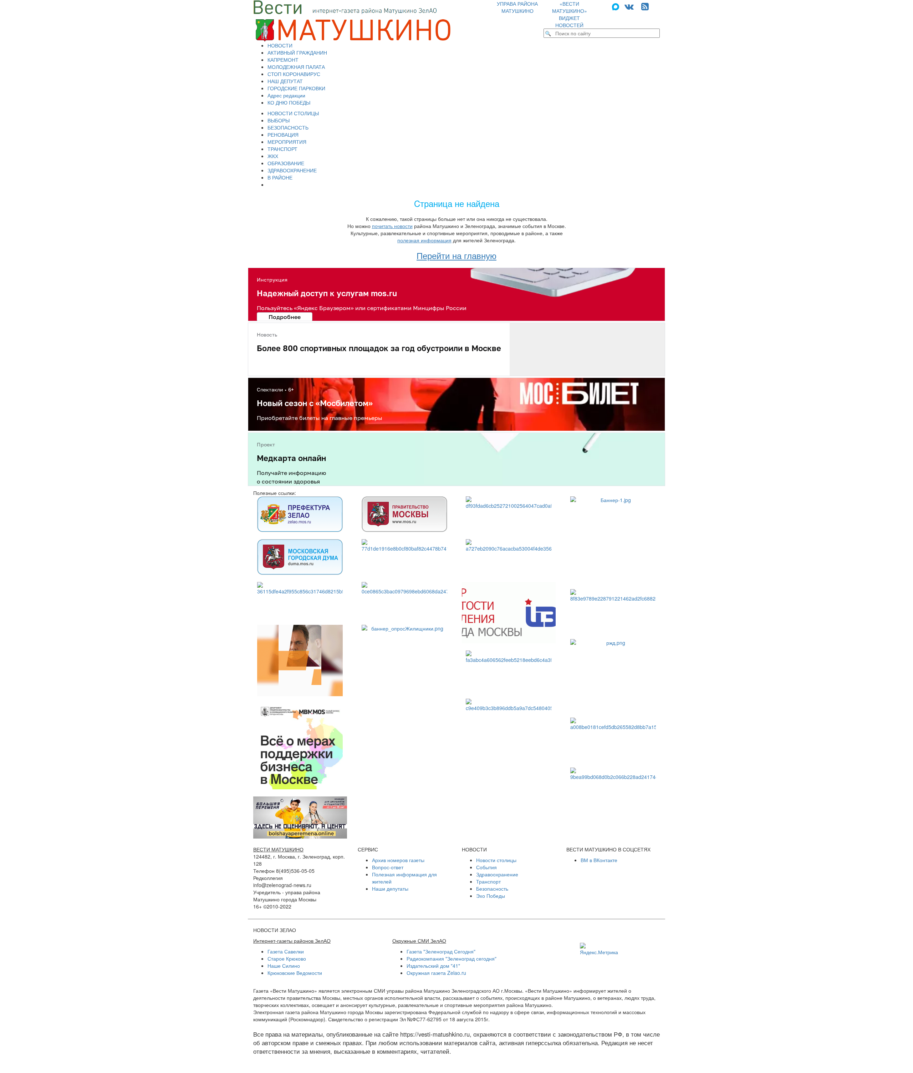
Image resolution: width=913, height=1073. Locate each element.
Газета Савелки (285, 951)
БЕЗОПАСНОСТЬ (287, 127)
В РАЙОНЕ (279, 177)
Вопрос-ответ (387, 867)
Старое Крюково (286, 958)
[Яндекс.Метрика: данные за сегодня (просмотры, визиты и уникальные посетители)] (599, 949)
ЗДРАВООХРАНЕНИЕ (292, 170)
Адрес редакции (286, 95)
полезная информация (424, 240)
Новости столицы (496, 860)
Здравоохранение (497, 874)
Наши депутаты (390, 888)
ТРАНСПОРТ (282, 148)
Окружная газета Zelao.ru (436, 972)
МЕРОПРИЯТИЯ (286, 141)
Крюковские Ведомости (294, 972)
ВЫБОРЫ (278, 120)
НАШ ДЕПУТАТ (285, 81)
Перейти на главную (456, 255)
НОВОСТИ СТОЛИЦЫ (293, 113)
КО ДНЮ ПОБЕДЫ (288, 102)
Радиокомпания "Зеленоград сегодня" (451, 958)
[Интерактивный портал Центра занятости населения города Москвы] (509, 613)
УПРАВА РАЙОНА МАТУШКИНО (517, 7)
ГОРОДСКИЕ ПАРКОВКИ (296, 88)
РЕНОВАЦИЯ (283, 134)
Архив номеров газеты (398, 860)
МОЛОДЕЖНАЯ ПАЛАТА (296, 66)
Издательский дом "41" (433, 965)
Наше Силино (283, 965)
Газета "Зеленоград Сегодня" (441, 951)
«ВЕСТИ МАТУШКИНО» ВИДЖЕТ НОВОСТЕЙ (569, 14)
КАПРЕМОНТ (283, 59)
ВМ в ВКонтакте (599, 860)
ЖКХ (272, 156)
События (486, 867)
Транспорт (488, 881)
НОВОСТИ (279, 45)
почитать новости (392, 225)
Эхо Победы (490, 895)
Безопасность (492, 888)
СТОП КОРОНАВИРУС (293, 73)
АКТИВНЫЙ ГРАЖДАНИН (297, 52)
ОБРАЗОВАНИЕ (285, 163)
